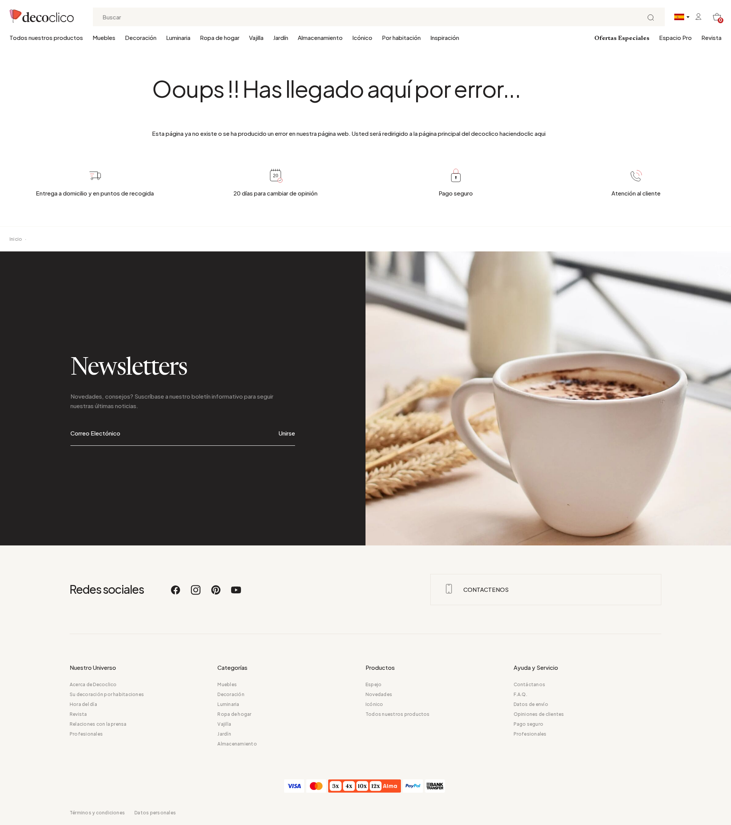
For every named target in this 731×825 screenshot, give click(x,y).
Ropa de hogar (219, 37)
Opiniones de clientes (539, 714)
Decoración (140, 37)
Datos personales (155, 812)
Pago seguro (529, 724)
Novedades (379, 694)
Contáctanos (530, 684)
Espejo (373, 684)
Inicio (16, 239)
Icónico (362, 37)
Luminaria (178, 37)
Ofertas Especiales (622, 38)
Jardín (280, 37)
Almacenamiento (320, 37)
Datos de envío (531, 704)
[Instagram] (196, 593)
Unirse (287, 433)
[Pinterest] (216, 593)
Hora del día (83, 704)
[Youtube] (236, 593)
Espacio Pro (675, 37)
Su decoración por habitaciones (107, 694)
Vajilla (256, 37)
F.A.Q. (520, 694)
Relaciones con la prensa (98, 724)
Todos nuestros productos (46, 37)
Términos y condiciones (97, 812)
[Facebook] (176, 593)
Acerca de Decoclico (93, 684)
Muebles (104, 37)
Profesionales (86, 734)
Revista (711, 37)
